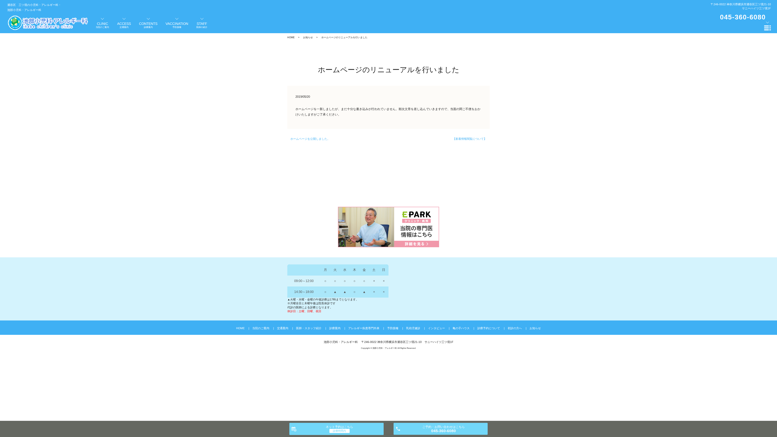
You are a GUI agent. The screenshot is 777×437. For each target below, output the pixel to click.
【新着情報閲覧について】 (470, 138)
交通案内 (282, 328)
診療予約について (488, 328)
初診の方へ (515, 328)
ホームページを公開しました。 (310, 138)
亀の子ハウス (461, 328)
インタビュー (436, 328)
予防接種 (392, 328)
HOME (291, 37)
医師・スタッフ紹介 (309, 328)
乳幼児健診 (413, 328)
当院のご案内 (260, 328)
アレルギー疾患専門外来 (363, 328)
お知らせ (308, 37)
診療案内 (335, 328)
